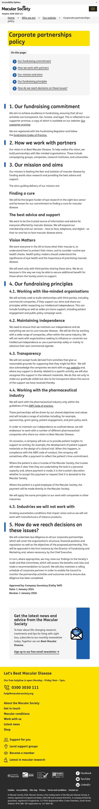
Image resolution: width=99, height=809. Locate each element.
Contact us (73, 790)
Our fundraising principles (32, 81)
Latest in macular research (27, 760)
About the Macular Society (21, 703)
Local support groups (24, 746)
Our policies (49, 17)
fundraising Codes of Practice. (30, 135)
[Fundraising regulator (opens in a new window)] (13, 775)
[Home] (16, 10)
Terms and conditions (57, 790)
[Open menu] (93, 8)
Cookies (11, 790)
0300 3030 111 (16, 14)
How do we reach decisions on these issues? (42, 88)
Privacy (42, 790)
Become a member (22, 753)
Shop (7, 729)
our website (73, 367)
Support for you (20, 739)
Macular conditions (17, 714)
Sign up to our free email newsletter (35, 651)
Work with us (12, 719)
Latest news (12, 724)
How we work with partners (33, 67)
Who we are (28, 17)
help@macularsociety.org (18, 693)
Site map (33, 790)
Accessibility (22, 790)
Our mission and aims (30, 74)
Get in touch (12, 708)
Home (11, 17)
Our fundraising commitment (34, 61)
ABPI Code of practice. (41, 405)
